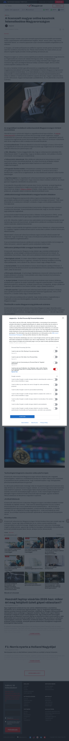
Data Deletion (25, 422)
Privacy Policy (44, 422)
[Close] (63, 318)
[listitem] (34, 347)
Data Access (34, 422)
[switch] (55, 351)
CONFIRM (22, 416)
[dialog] (34, 370)
